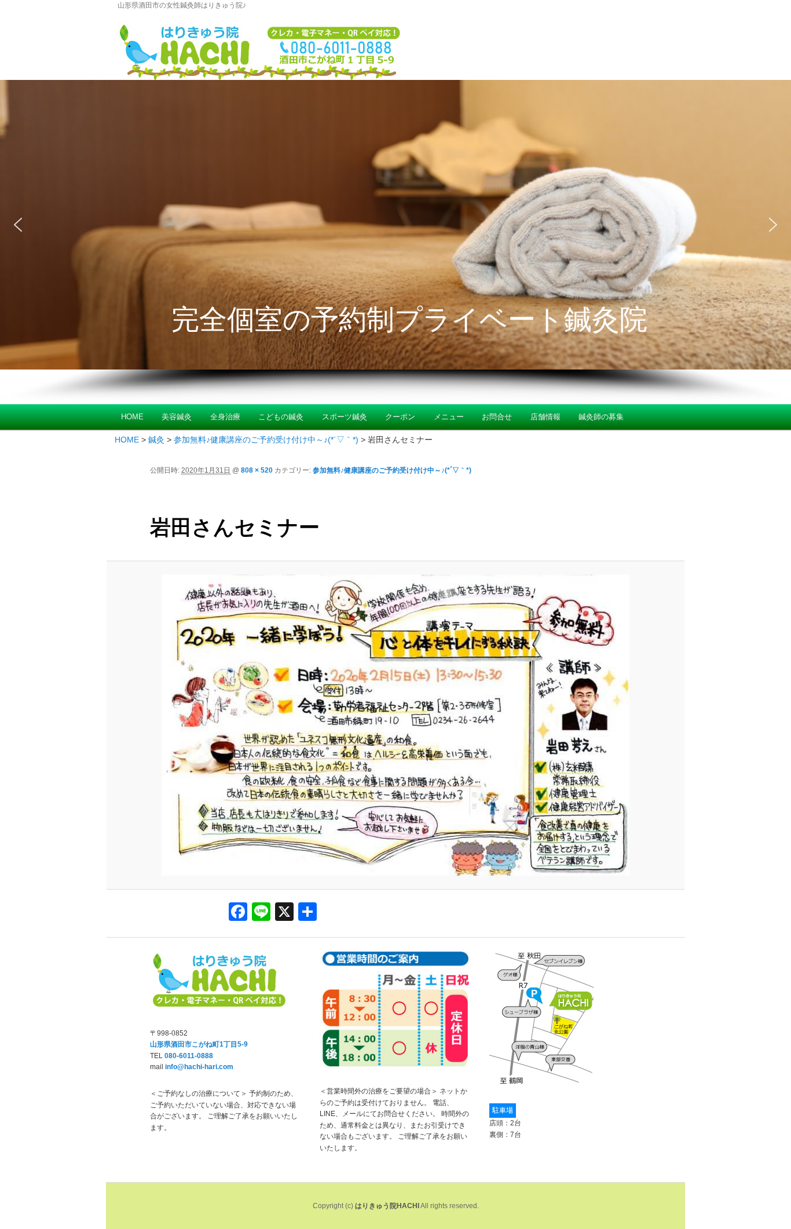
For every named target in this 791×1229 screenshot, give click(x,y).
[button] (18, 224)
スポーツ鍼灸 (344, 416)
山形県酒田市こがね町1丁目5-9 (199, 1044)
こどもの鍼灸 (280, 416)
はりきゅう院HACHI (387, 1206)
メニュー (449, 416)
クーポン (400, 416)
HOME (132, 416)
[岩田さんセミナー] (395, 725)
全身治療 (225, 416)
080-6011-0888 (188, 1056)
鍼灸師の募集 (601, 416)
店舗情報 (545, 416)
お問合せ (497, 416)
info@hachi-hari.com (199, 1067)
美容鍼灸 (177, 416)
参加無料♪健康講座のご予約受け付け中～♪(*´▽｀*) (392, 470)
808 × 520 (257, 470)
